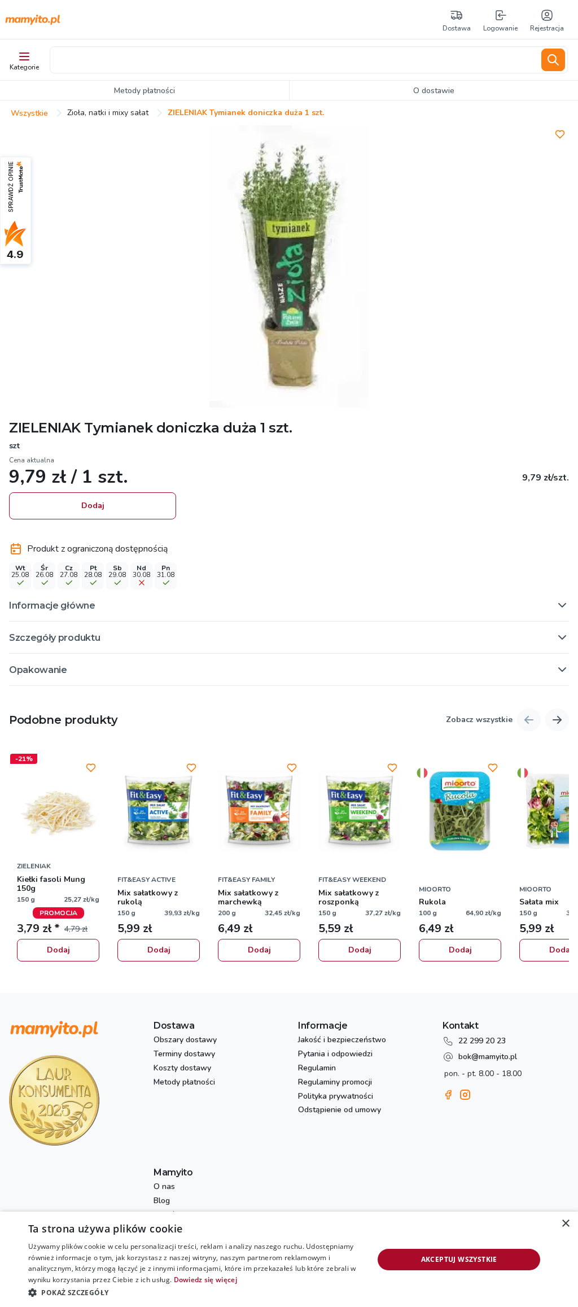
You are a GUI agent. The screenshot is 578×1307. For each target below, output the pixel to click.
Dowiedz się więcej (205, 1279)
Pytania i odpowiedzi (335, 1054)
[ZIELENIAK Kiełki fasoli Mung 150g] (58, 811)
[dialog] (289, 1259)
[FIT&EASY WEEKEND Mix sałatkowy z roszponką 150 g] (359, 811)
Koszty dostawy (182, 1068)
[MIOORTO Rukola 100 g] (460, 811)
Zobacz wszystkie (479, 720)
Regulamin (317, 1068)
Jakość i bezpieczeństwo (342, 1040)
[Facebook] (448, 1094)
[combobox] (293, 60)
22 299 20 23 (482, 1040)
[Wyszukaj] (553, 60)
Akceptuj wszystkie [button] (459, 1259)
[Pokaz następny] (557, 720)
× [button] (565, 1223)
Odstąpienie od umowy (339, 1110)
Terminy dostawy (184, 1054)
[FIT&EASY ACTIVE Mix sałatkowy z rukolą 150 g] (158, 811)
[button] (289, 605)
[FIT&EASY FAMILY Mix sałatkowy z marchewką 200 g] (259, 811)
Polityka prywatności (335, 1096)
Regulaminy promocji (335, 1082)
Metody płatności (184, 1082)
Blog (162, 1201)
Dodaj (92, 505)
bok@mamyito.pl (487, 1056)
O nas (164, 1187)
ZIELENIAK (45, 427)
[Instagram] (465, 1094)
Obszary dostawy (185, 1040)
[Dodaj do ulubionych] (560, 134)
